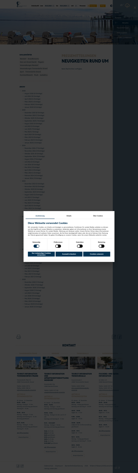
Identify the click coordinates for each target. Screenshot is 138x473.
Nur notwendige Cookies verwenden (41, 254)
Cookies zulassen (97, 254)
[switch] (58, 246)
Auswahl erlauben (69, 254)
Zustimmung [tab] (40, 216)
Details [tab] (69, 216)
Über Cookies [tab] (98, 216)
